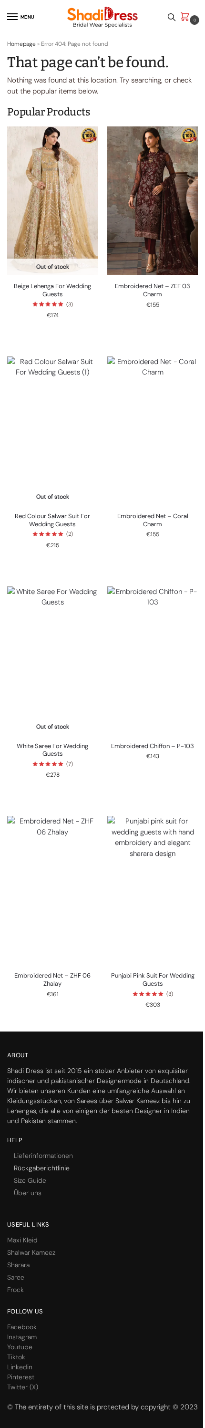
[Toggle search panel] (171, 17)
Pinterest (20, 1377)
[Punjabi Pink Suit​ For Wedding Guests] (152, 890)
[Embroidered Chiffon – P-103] (152, 660)
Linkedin (19, 1367)
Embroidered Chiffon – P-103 (152, 746)
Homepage (21, 44)
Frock (15, 1289)
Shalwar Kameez (31, 1252)
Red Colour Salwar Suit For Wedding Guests (52, 520)
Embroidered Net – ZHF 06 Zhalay (52, 980)
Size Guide (30, 1180)
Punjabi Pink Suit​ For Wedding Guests (153, 980)
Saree (15, 1277)
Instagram (22, 1337)
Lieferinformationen (43, 1155)
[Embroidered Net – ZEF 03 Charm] (152, 200)
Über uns (27, 1192)
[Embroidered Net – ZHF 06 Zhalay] (52, 890)
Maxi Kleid (22, 1240)
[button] (187, 17)
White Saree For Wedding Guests (52, 750)
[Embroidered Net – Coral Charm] (152, 430)
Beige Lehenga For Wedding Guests (52, 290)
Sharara (18, 1265)
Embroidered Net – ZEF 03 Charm (152, 290)
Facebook (22, 1327)
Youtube (19, 1347)
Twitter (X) (22, 1387)
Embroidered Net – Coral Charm (152, 520)
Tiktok (16, 1357)
